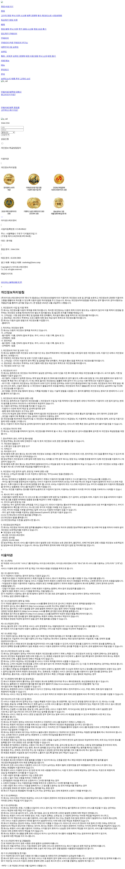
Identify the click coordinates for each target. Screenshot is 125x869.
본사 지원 (14, 29)
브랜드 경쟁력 (19, 56)
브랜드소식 (6, 79)
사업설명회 (57, 16)
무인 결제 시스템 (26, 29)
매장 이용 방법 (32, 56)
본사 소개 (43, 56)
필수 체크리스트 (45, 16)
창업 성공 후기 (40, 29)
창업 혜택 (5, 29)
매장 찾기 (51, 56)
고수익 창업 (6, 16)
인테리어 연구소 (21, 43)
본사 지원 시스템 (19, 16)
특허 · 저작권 (6, 56)
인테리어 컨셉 (7, 43)
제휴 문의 (15, 79)
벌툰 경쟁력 (32, 16)
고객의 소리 (25, 79)
